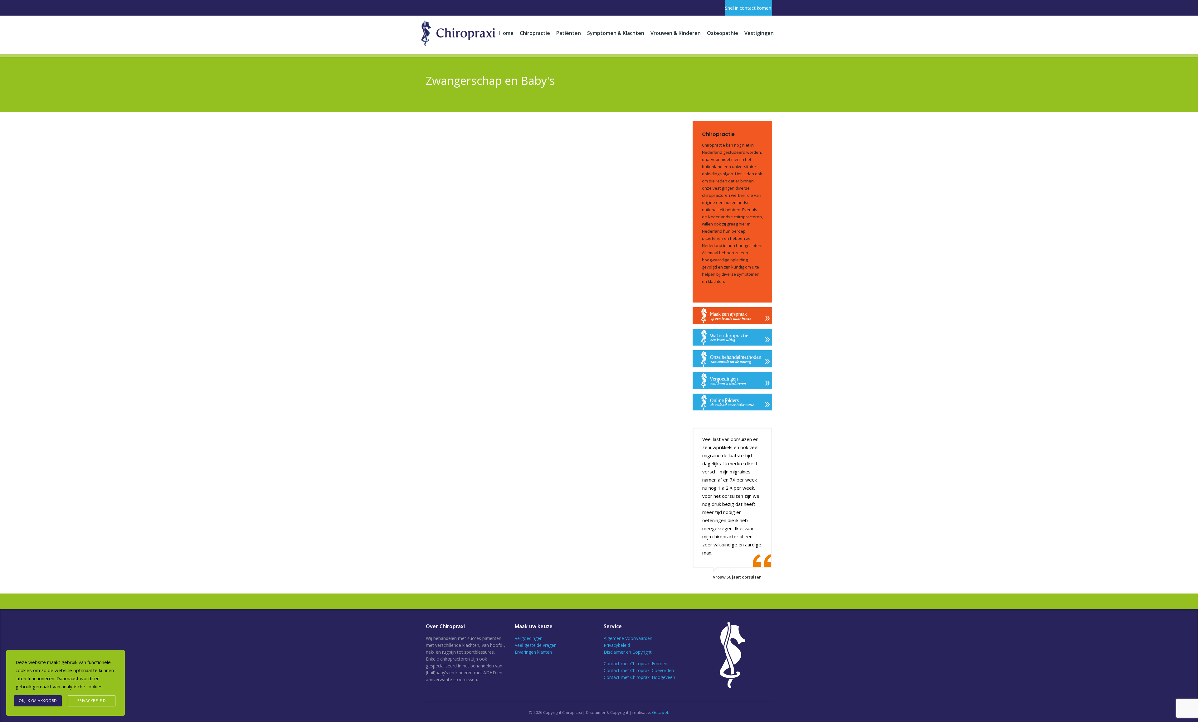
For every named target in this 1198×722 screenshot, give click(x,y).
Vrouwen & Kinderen (675, 33)
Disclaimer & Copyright (607, 712)
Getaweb (661, 712)
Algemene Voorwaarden (628, 638)
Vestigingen (759, 33)
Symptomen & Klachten (615, 33)
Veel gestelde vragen (536, 645)
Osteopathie (722, 33)
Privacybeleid (617, 645)
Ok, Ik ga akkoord (38, 700)
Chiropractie (535, 33)
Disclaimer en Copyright (628, 652)
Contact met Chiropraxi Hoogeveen (639, 677)
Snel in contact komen (748, 8)
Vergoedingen (529, 638)
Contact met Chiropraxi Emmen (635, 663)
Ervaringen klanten (533, 652)
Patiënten (568, 33)
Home (506, 33)
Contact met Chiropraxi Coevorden (639, 670)
